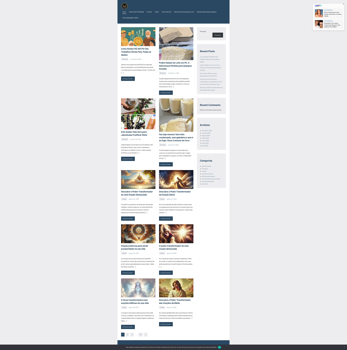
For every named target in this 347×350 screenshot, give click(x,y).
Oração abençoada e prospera (206, 12)
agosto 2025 (206, 135)
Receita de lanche (207, 174)
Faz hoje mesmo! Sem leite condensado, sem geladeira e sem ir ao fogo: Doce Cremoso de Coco (176, 137)
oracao (124, 199)
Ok (219, 347)
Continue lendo (127, 79)
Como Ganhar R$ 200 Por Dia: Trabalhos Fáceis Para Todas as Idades (136, 51)
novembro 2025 (207, 130)
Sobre (157, 12)
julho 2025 (205, 138)
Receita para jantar (208, 181)
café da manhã (206, 166)
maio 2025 (205, 143)
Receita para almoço (208, 176)
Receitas (163, 73)
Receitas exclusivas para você (184, 12)
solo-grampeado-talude (130, 18)
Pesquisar (203, 31)
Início (124, 12)
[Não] (345, 347)
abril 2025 (205, 145)
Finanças (125, 59)
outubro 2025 (206, 133)
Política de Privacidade (136, 12)
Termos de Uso (166, 12)
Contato (149, 12)
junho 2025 (205, 140)
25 (140, 334)
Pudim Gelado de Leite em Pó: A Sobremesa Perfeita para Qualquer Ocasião (175, 65)
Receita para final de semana (211, 179)
